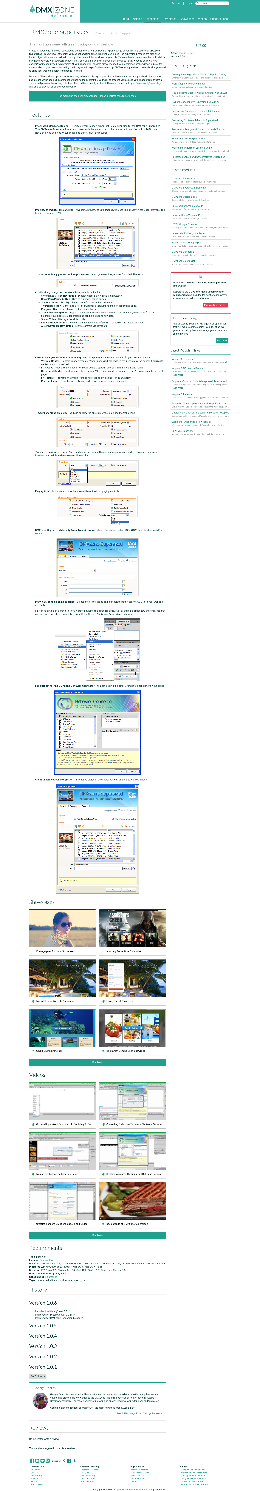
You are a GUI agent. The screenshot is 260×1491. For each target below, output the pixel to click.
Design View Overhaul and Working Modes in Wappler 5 (201, 412)
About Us (35, 1469)
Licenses (135, 1481)
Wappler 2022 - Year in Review (187, 368)
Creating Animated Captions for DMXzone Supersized (136, 1174)
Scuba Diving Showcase (49, 1050)
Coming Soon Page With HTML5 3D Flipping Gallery (199, 74)
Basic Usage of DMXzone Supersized (127, 1223)
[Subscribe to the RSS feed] (48, 1461)
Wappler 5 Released (182, 394)
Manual (99, 33)
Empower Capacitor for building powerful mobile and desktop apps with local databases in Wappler (201, 381)
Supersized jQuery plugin (149, 83)
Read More (177, 374)
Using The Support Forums (193, 1478)
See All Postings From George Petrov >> (140, 1413)
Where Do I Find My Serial (193, 1481)
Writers (34, 1481)
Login (189, 3)
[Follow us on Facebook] (32, 1461)
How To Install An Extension (194, 1484)
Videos (202, 19)
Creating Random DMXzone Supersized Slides (62, 1223)
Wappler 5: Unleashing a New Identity (191, 421)
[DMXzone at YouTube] (37, 1461)
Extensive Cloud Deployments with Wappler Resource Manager (201, 403)
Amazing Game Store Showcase (123, 951)
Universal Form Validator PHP (187, 215)
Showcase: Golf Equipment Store (189, 138)
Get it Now (222, 340)
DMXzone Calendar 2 (183, 251)
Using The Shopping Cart (193, 1469)
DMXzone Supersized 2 (123, 96)
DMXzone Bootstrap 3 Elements (189, 187)
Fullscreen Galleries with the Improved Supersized (198, 156)
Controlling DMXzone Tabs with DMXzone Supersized (136, 1124)
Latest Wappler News (185, 350)
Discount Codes (88, 1478)
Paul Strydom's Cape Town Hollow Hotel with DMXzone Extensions (201, 92)
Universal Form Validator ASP (187, 206)
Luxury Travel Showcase (119, 1001)
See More (97, 1062)
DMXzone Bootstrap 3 (183, 178)
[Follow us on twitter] (42, 1461)
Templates (169, 19)
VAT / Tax (85, 1472)
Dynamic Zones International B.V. (131, 1489)
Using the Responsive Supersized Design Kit (195, 102)
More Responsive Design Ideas (188, 83)
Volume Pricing (88, 1475)
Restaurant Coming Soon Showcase (125, 1050)
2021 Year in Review (182, 431)
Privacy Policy (137, 1475)
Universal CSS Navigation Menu (188, 233)
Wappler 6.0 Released (183, 359)
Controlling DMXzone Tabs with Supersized (195, 120)
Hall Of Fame (37, 1484)
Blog (126, 19)
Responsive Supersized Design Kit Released (196, 111)
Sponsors (35, 1478)
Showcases (187, 19)
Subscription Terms (140, 1472)
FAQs (113, 33)
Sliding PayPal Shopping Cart (187, 242)
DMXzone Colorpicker (183, 261)
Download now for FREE (215, 305)
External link (46, 1260)
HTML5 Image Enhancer (184, 224)
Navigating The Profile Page (194, 1472)
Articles (137, 19)
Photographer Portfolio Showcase (55, 951)
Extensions (152, 19)
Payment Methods (89, 1469)
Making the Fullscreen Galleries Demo (57, 1174)
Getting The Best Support (193, 1475)
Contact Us (36, 1472)
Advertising (36, 1475)
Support (126, 33)
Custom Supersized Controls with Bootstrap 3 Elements (67, 1124)
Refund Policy (137, 1478)
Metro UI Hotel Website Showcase (55, 1001)
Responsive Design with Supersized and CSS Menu (199, 129)
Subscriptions (219, 19)
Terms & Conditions (140, 1469)
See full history (38, 1376)
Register (176, 3)
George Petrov (44, 1388)
